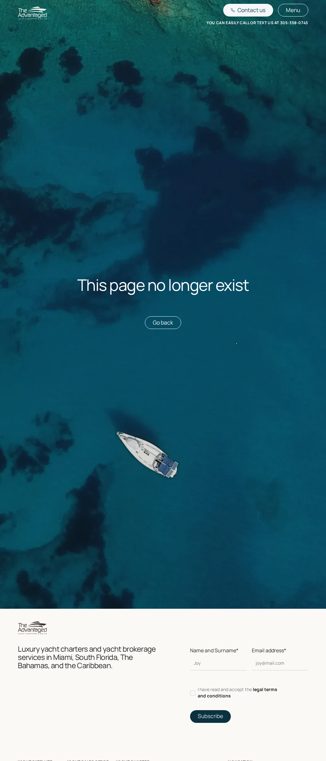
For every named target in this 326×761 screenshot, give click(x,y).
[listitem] (249, 693)
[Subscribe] (210, 716)
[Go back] (163, 322)
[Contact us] (248, 10)
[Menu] (293, 10)
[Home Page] (32, 14)
